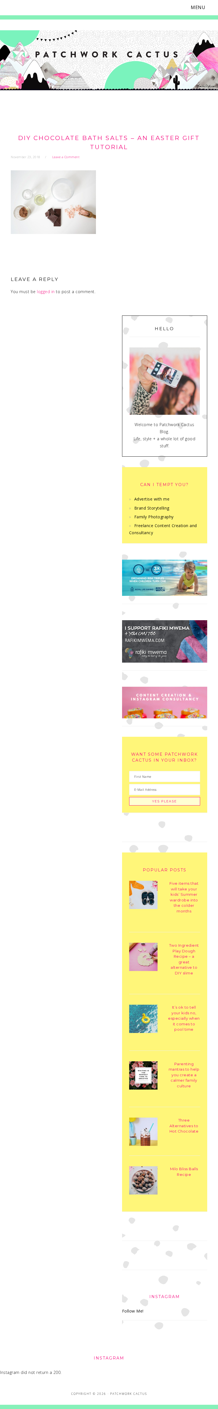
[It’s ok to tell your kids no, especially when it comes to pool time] (143, 1020)
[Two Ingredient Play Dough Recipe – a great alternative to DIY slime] (143, 958)
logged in (46, 291)
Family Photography (154, 516)
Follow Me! (133, 1311)
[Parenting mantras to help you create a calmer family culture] (143, 1076)
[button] (201, 7)
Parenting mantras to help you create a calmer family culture (184, 1075)
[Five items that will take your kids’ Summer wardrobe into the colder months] (143, 896)
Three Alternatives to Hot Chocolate (184, 1125)
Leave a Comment (66, 157)
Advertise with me (152, 499)
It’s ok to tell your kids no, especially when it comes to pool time (184, 1018)
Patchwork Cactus (109, 65)
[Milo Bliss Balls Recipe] (143, 1181)
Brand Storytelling (151, 508)
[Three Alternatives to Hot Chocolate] (143, 1133)
